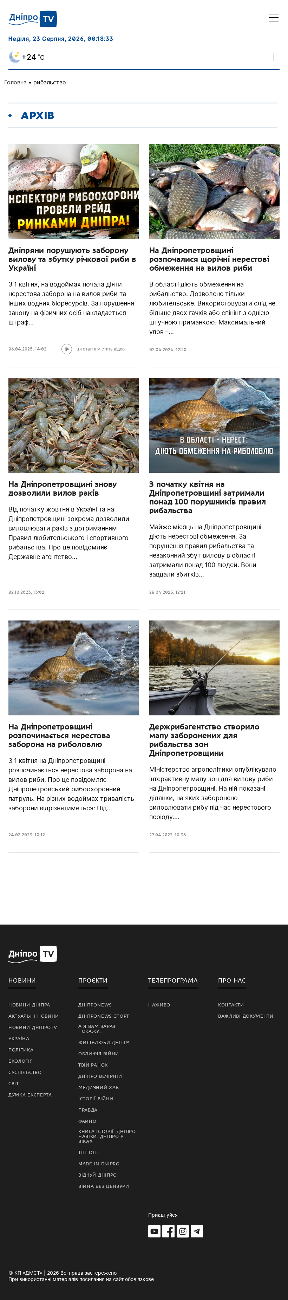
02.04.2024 (161, 349)
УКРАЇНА (19, 1038)
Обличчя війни (98, 1053)
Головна (15, 82)
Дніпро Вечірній (100, 1076)
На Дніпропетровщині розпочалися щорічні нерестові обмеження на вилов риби (209, 259)
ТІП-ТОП (88, 1152)
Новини (22, 980)
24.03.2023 (20, 834)
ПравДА (88, 1110)
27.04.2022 (160, 834)
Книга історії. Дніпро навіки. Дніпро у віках (107, 1136)
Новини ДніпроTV (32, 1027)
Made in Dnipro (99, 1163)
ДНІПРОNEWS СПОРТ (103, 1016)
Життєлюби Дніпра (104, 1042)
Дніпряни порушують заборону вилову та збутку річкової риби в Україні (72, 259)
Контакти (231, 1005)
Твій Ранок (93, 1065)
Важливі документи (246, 1016)
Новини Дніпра (29, 1005)
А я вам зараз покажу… (97, 1029)
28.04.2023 (161, 592)
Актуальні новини (33, 1016)
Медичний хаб (98, 1087)
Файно (87, 1121)
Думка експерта (30, 1095)
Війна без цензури (103, 1186)
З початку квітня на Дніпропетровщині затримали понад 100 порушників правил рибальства (207, 497)
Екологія (20, 1061)
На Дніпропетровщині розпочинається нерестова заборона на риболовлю (59, 735)
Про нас (232, 980)
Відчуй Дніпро (97, 1175)
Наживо (159, 1005)
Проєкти (93, 980)
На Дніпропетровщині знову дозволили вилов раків (62, 488)
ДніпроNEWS (95, 1005)
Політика (21, 1050)
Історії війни (95, 1098)
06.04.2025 (20, 349)
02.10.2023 (19, 592)
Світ (13, 1083)
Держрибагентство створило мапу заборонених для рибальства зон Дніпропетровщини (204, 740)
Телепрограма (173, 980)
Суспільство (25, 1072)
